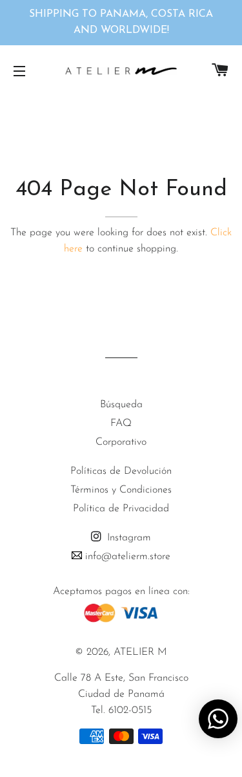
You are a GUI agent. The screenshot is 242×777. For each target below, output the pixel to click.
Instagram (127, 538)
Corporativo (121, 442)
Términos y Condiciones (121, 490)
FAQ (121, 423)
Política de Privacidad (121, 509)
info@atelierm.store (126, 556)
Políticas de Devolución (121, 471)
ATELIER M (140, 652)
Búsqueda (121, 404)
